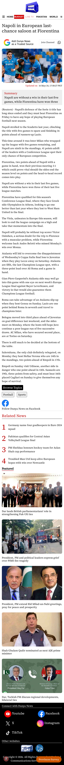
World (54, 16)
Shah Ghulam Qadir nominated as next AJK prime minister (31, 652)
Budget (19, 16)
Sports (22, 394)
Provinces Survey (49, 759)
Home (10, 16)
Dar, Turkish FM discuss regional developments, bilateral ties (30, 698)
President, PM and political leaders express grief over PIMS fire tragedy (30, 559)
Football (8, 394)
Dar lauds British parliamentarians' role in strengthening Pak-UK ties (26, 512)
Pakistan (41, 16)
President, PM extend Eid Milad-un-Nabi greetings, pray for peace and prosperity (32, 605)
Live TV (29, 16)
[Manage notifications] (6, 758)
